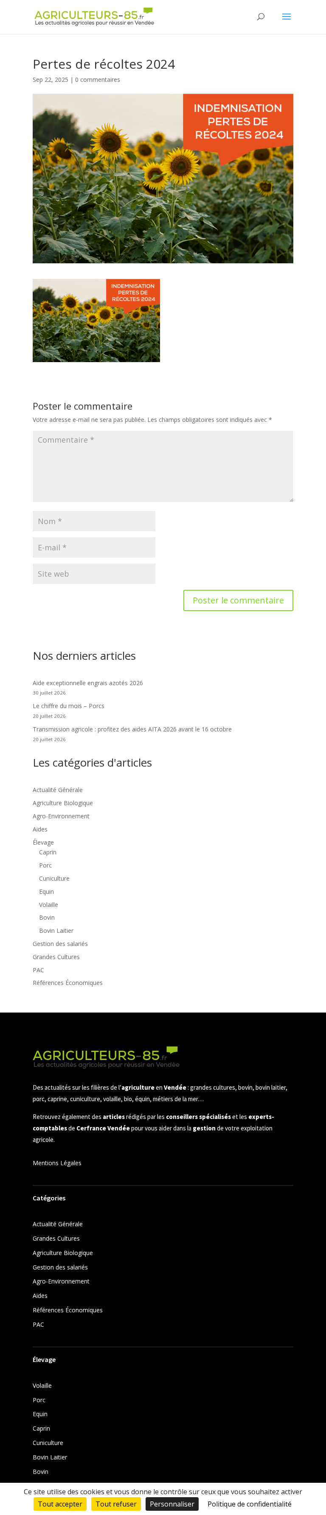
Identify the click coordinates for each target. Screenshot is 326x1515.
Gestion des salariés (60, 944)
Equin (46, 891)
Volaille (48, 905)
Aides (40, 829)
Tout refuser (116, 1504)
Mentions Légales (57, 1163)
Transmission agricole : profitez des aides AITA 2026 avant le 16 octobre (132, 729)
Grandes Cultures (56, 957)
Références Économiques (68, 983)
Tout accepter (60, 1504)
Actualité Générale (58, 790)
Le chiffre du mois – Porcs (68, 706)
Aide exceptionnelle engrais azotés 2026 (88, 683)
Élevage (43, 842)
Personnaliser (172, 1504)
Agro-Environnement (61, 816)
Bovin (47, 917)
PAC (38, 970)
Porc (45, 865)
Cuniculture (54, 878)
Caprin (47, 852)
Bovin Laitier (56, 930)
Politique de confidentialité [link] (250, 1504)
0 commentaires (97, 79)
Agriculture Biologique (63, 803)
